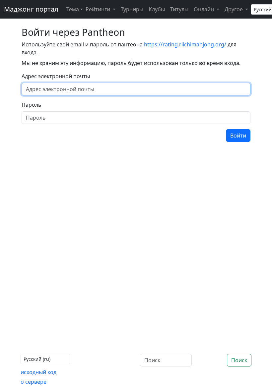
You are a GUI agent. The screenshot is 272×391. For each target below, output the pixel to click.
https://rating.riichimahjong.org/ (185, 44)
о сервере (33, 381)
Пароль (31, 104)
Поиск (239, 360)
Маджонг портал (31, 9)
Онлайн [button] (204, 9)
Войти (238, 135)
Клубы (157, 9)
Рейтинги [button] (98, 9)
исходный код (38, 372)
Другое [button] (234, 9)
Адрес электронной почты (56, 76)
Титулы (179, 9)
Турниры (132, 9)
